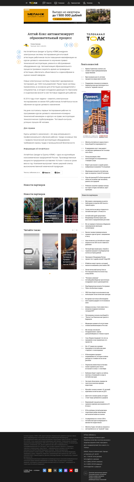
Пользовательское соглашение (97, 474)
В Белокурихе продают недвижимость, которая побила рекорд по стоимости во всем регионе (96, 357)
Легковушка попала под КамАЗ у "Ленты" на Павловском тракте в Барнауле (97, 317)
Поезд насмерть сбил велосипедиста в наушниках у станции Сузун (96, 158)
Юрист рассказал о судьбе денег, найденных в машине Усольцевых (97, 166)
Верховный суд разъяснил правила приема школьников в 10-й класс (97, 404)
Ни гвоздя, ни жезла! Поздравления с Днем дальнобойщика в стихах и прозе (97, 332)
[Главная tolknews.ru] (33, 3)
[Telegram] (66, 45)
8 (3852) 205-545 (91, 461)
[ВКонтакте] (71, 45)
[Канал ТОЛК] (57, 172)
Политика (89, 3)
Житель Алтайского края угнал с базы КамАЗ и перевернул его (97, 143)
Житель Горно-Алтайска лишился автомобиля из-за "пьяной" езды (97, 428)
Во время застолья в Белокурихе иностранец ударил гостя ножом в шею (97, 301)
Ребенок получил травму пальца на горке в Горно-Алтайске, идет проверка (97, 188)
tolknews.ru (92, 435)
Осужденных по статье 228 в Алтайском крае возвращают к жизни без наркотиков (96, 420)
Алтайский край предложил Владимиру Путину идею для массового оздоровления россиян (97, 218)
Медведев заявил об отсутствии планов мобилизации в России (96, 324)
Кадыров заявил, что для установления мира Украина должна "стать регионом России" (32, 253)
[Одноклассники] (76, 45)
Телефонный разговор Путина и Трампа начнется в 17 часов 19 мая (69, 258)
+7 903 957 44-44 (91, 456)
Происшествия (75, 3)
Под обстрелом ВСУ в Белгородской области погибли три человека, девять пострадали (97, 179)
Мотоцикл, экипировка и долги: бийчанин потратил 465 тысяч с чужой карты (96, 203)
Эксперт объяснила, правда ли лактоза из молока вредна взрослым (96, 383)
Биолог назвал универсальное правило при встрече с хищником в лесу (97, 234)
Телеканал (61, 3)
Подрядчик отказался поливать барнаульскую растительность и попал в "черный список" (96, 85)
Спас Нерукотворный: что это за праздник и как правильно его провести (96, 340)
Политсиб (33, 46)
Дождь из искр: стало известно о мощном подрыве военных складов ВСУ (96, 309)
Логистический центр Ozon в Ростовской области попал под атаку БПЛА (96, 271)
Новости (48, 3)
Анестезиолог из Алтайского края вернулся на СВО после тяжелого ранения (97, 242)
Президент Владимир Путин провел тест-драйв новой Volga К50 (97, 258)
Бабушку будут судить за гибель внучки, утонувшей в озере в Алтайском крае (96, 375)
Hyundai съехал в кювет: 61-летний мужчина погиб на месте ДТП (97, 390)
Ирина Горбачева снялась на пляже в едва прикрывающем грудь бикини (96, 71)
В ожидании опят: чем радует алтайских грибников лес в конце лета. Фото (97, 150)
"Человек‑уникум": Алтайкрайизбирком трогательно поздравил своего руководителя (97, 280)
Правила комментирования (96, 476)
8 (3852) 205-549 (91, 464)
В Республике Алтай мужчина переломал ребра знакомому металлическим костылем (96, 412)
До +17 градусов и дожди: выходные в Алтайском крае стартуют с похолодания (95, 348)
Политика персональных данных (98, 472)
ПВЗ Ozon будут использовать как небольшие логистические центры (97, 293)
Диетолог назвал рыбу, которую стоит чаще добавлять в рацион (96, 397)
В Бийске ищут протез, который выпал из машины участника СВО (97, 264)
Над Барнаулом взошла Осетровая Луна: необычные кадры (97, 287)
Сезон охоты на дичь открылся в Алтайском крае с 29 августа (96, 210)
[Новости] (46, 172)
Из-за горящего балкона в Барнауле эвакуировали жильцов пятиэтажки (97, 226)
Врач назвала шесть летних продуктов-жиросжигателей (95, 78)
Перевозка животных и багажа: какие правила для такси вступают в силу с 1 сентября (96, 367)
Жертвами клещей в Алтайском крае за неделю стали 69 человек (97, 172)
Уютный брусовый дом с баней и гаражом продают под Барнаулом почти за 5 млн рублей (97, 251)
